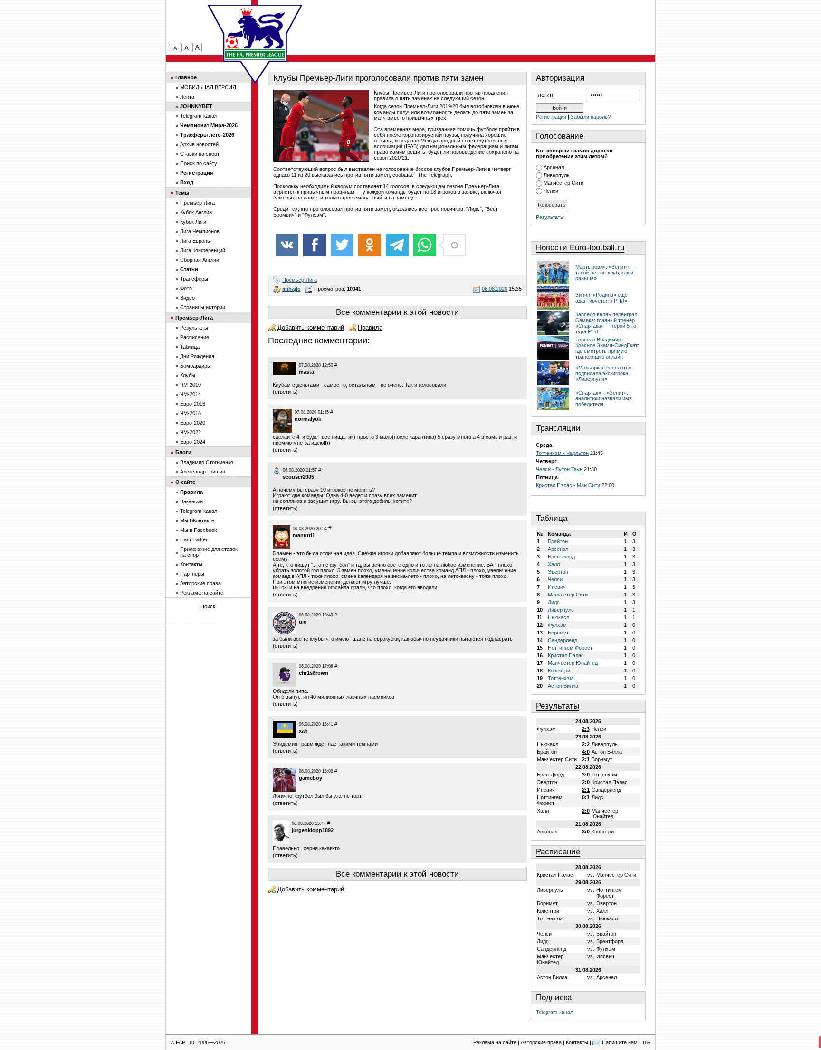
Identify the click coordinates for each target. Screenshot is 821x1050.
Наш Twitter (194, 539)
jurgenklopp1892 (313, 830)
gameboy (310, 778)
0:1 (586, 797)
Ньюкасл (558, 617)
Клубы (187, 375)
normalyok (308, 419)
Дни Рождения (197, 356)
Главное (186, 77)
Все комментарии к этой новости (397, 312)
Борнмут (558, 632)
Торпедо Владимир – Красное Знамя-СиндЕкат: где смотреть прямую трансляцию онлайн (607, 348)
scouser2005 (298, 477)
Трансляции (558, 428)
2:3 (586, 729)
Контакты (191, 564)
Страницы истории (202, 307)
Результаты (550, 217)
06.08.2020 (494, 289)
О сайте (185, 482)
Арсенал (554, 167)
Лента (187, 97)
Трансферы (194, 279)
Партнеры (192, 574)
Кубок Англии (196, 212)
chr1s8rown (313, 673)
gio (303, 621)
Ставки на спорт (200, 154)
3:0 (586, 774)
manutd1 (304, 535)
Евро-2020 (192, 423)
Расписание (558, 851)
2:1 (586, 759)
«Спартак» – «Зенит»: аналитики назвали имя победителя (603, 398)
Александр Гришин (202, 471)
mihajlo (291, 289)
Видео (187, 298)
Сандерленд (562, 640)
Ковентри (559, 670)
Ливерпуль (557, 175)
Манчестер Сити (563, 183)
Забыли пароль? (591, 117)
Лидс (554, 602)
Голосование (559, 136)
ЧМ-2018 (190, 413)
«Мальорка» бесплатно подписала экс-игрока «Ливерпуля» (603, 373)
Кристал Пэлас (566, 655)
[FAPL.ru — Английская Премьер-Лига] (255, 33)
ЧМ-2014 (190, 394)
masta (306, 372)
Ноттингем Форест (570, 648)
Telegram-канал (554, 1012)
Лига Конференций (202, 250)
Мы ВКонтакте (197, 520)
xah (303, 731)
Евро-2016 (192, 404)
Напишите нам (620, 1042)
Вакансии (191, 501)
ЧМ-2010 (190, 385)
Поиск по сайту (198, 163)
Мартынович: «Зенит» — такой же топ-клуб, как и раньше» (605, 272)
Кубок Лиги (193, 222)
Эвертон (558, 572)
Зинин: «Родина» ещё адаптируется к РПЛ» (601, 297)
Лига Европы (195, 241)
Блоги (183, 452)
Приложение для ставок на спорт (209, 552)
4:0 (586, 752)
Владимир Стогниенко (206, 462)
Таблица (551, 518)
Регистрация (551, 117)
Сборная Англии (199, 260)
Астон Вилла (563, 686)
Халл (554, 564)
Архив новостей (199, 144)
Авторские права (200, 583)
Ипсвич (557, 587)
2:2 (586, 744)
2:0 (586, 782)
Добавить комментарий (310, 327)
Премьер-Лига (299, 280)
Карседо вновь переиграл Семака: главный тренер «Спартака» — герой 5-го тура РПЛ (606, 323)
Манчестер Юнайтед (573, 663)
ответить (285, 392)
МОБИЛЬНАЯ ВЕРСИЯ (208, 87)
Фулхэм (557, 625)
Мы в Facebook (198, 530)
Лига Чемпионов (200, 231)
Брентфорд (561, 556)
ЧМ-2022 (190, 432)
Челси (551, 191)
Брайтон (558, 541)
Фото (186, 288)
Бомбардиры (195, 366)
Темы (182, 193)
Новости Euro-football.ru (580, 247)
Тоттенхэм (560, 678)
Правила (370, 327)
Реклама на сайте (201, 593)
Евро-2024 (192, 442)
